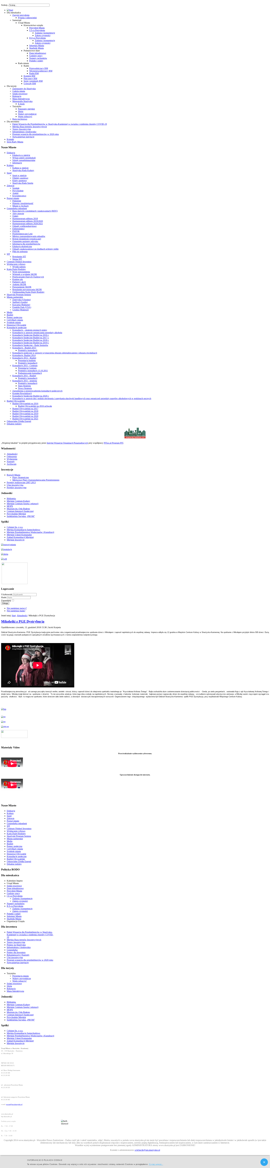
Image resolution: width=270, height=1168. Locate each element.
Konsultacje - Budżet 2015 (24, 348)
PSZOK (16, 231)
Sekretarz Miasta (36, 45)
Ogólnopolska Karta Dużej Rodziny (28, 292)
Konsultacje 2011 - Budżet (24, 375)
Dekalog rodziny (14, 424)
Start (14, 615)
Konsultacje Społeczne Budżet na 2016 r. (30, 335)
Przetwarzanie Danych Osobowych (28, 277)
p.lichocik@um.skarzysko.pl (147, 1150)
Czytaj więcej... (156, 1164)
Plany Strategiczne (20, 477)
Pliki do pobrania (20, 251)
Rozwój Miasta (13, 475)
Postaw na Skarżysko (16, 945)
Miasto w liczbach (20, 206)
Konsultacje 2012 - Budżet (24, 358)
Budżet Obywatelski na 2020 (25, 416)
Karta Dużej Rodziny (16, 269)
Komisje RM (29, 76)
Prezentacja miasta (20, 976)
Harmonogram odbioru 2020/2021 (27, 223)
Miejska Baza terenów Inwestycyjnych (29, 126)
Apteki (15, 193)
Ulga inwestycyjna (15, 485)
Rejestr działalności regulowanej (26, 239)
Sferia (20, 111)
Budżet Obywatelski (16, 401)
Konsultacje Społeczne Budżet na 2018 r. (30, 340)
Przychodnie (17, 190)
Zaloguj (5, 603)
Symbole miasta (14, 322)
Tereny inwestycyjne (16, 942)
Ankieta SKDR (19, 284)
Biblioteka (11, 498)
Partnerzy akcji (19, 282)
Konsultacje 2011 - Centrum (24, 365)
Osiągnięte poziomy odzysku (25, 241)
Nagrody (11, 461)
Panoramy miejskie (26, 109)
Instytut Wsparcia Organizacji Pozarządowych (67, 443)
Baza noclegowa (19, 119)
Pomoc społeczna (14, 317)
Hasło (4, 597)
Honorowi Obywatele (16, 325)
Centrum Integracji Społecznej (20, 511)
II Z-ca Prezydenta (37, 38)
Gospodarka (12, 950)
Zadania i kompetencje (45, 33)
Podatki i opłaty (36, 61)
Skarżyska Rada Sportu (22, 183)
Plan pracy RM (30, 78)
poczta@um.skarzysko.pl (14, 1104)
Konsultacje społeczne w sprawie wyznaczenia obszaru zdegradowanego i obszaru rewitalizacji (54, 353)
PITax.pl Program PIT (113, 443)
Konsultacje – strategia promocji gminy (29, 330)
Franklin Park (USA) (21, 307)
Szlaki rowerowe (19, 93)
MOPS (10, 506)
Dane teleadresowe (37, 53)
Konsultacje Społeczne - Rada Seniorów (30, 345)
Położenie (16, 201)
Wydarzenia (12, 459)
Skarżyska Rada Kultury (23, 170)
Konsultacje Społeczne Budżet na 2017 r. (30, 337)
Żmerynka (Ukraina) (21, 299)
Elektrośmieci (18, 228)
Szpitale (15, 188)
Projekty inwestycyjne (16, 487)
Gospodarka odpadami (17, 208)
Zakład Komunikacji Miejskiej (20, 537)
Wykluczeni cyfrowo (16, 264)
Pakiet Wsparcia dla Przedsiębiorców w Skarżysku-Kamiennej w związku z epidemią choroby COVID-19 (59, 124)
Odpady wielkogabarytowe (24, 226)
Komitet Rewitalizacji (22, 393)
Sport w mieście (19, 175)
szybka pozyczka (16, 3)
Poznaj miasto (13, 198)
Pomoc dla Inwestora (16, 952)
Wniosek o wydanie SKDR (24, 274)
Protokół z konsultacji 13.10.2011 (33, 370)
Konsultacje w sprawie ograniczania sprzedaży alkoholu (37, 332)
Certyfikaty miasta (15, 320)
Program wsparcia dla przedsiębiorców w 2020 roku (35, 134)
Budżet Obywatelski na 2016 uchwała (35, 406)
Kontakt (10, 139)
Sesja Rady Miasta (15, 142)
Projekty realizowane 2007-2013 (21, 482)
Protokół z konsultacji (27, 350)
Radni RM (34, 73)
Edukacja (11, 152)
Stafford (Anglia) (20, 302)
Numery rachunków (38, 58)
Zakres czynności (42, 35)
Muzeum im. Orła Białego (18, 508)
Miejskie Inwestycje (15, 540)
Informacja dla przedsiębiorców (26, 244)
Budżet (10, 315)
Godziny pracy (35, 55)
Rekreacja (16, 96)
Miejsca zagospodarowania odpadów (28, 236)
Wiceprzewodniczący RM (40, 71)
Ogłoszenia (12, 456)
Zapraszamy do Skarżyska (24, 88)
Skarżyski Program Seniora (19, 294)
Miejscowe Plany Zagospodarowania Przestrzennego (35, 480)
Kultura (10, 165)
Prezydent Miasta (37, 28)
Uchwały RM (30, 83)
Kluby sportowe (19, 180)
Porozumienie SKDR (21, 287)
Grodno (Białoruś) (20, 310)
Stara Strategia (24, 386)
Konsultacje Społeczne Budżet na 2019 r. (30, 343)
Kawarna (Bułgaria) (21, 305)
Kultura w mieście (20, 168)
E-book (21, 104)
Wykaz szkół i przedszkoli (24, 158)
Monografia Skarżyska (22, 101)
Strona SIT (17, 259)
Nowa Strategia (25, 388)
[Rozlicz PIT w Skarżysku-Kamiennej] (135, 438)
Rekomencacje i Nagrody (18, 955)
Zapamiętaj (6, 600)
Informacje (17, 163)
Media (9, 312)
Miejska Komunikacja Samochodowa (23, 529)
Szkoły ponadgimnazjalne (23, 160)
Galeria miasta (18, 91)
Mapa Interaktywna (21, 99)
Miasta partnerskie (15, 297)
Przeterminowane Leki (22, 234)
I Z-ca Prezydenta (37, 30)
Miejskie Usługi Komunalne (19, 535)
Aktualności (12, 454)
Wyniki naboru (19, 266)
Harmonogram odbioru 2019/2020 (27, 221)
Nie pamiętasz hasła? (16, 611)
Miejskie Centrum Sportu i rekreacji (22, 503)
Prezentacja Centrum (27, 368)
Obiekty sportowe (20, 178)
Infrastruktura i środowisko (24, 131)
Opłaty (15, 216)
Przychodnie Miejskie (16, 514)
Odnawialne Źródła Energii (19, 421)
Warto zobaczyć (25, 116)
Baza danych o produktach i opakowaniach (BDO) (35, 211)
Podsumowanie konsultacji (30, 373)
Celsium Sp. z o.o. (15, 527)
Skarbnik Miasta (36, 48)
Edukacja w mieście (21, 155)
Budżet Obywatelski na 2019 (25, 413)
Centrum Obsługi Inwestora (19, 261)
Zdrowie (10, 185)
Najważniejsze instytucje (23, 137)
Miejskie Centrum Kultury (18, 501)
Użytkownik (6, 594)
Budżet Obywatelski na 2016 (25, 403)
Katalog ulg (17, 279)
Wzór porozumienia (21, 272)
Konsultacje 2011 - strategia (24, 381)
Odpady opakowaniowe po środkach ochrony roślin (35, 249)
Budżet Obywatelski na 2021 (25, 419)
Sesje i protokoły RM (33, 81)
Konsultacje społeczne (17, 327)
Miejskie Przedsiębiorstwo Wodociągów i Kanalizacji (30, 532)
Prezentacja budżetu (27, 360)
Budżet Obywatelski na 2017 (25, 408)
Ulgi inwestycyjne (15, 957)
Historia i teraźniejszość (22, 203)
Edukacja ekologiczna (22, 246)
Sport (9, 173)
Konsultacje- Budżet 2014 (24, 355)
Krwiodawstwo (19, 196)
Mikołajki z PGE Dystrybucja (22, 621)
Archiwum (11, 464)
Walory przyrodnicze (27, 114)
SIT (8, 254)
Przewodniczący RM (38, 68)
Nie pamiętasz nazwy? (17, 608)
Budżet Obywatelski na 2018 (25, 411)
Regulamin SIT (19, 256)
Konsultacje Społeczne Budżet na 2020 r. (30, 396)
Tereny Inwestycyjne (21, 129)
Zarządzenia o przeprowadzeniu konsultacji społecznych (37, 391)
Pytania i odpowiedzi (27, 17)
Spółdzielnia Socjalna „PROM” (21, 516)
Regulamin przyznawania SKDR (27, 289)
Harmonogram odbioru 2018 (25, 218)
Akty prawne (18, 213)
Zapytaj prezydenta (20, 15)
